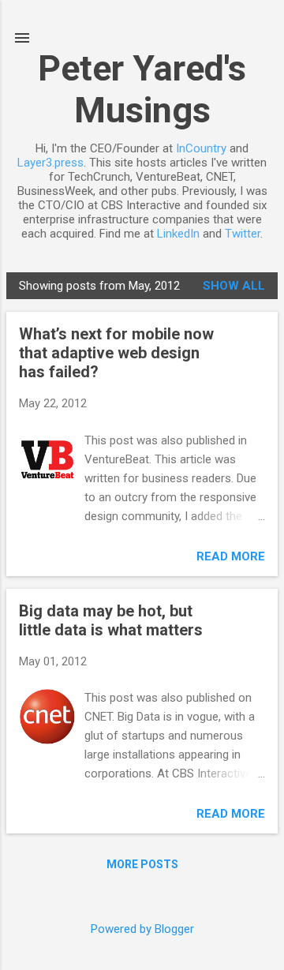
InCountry (201, 148)
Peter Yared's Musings (142, 89)
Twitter (242, 234)
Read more (230, 556)
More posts (142, 864)
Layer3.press (50, 162)
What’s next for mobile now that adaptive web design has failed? (116, 352)
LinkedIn (178, 234)
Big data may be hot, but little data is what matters (111, 620)
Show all (234, 286)
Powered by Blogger (142, 929)
